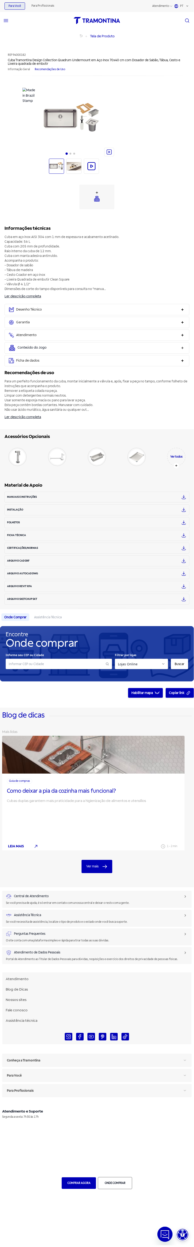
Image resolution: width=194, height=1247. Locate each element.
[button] (182, 1234)
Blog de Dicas (17, 989)
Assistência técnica (21, 1020)
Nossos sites (16, 1000)
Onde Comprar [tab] (15, 617)
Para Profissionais (42, 5)
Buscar (179, 664)
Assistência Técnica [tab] (48, 617)
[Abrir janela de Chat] (164, 1234)
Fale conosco (17, 1010)
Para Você (15, 6)
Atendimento (160, 6)
